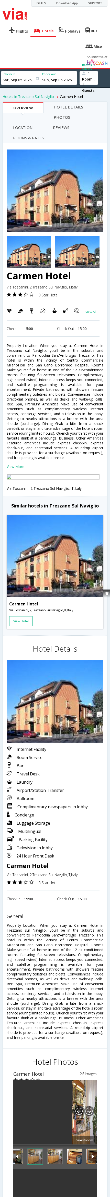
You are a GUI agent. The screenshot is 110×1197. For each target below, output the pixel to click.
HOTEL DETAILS (68, 106)
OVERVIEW (23, 107)
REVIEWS (61, 127)
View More (15, 466)
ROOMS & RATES (28, 137)
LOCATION (22, 127)
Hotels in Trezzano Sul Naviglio (28, 96)
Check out (49, 74)
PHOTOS (62, 117)
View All (90, 312)
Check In (9, 74)
